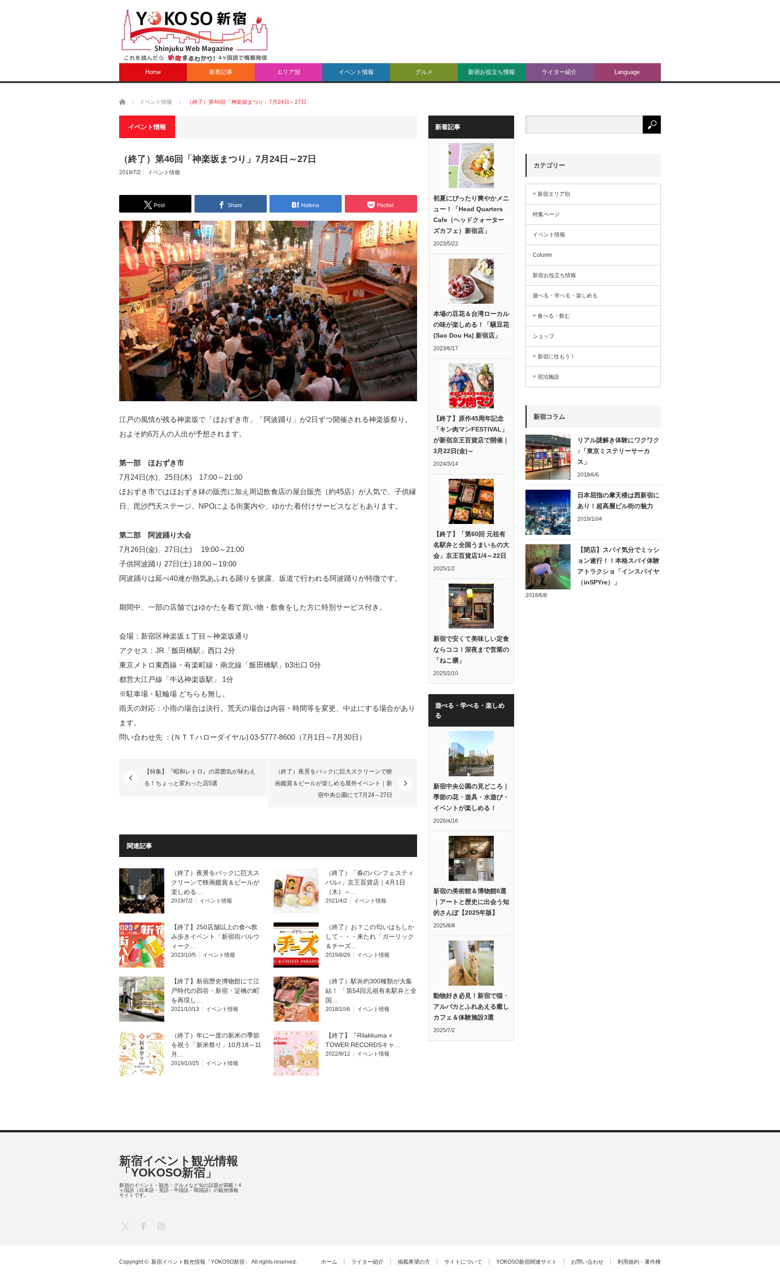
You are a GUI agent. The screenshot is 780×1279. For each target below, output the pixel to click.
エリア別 (288, 72)
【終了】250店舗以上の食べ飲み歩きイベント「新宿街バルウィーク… (215, 936)
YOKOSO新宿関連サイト (526, 1262)
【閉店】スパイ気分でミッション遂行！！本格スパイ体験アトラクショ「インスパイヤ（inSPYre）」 (618, 566)
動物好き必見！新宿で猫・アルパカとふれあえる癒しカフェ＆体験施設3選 (471, 1006)
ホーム (329, 1262)
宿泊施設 (548, 377)
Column (542, 255)
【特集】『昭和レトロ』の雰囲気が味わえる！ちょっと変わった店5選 (199, 777)
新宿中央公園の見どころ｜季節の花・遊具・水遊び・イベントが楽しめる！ (471, 797)
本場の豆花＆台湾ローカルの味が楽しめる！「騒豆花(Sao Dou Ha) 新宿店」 (471, 324)
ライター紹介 (559, 72)
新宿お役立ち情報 (491, 72)
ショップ (543, 336)
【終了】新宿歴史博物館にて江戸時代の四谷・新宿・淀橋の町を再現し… (215, 991)
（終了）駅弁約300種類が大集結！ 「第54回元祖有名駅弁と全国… (371, 991)
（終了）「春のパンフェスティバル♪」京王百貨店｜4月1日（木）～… (369, 882)
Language (627, 72)
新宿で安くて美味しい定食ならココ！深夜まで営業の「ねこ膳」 (471, 649)
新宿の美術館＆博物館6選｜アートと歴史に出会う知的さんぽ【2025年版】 (471, 901)
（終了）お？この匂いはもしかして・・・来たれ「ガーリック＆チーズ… (369, 936)
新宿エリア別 (554, 194)
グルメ (424, 72)
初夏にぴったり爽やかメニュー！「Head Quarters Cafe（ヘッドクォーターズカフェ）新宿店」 (471, 214)
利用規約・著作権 (639, 1262)
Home (153, 72)
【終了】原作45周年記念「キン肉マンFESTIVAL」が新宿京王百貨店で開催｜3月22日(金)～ (471, 434)
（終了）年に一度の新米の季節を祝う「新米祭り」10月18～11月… (216, 1045)
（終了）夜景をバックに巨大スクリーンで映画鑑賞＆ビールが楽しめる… (215, 882)
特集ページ (546, 214)
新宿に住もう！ (557, 356)
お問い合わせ (587, 1262)
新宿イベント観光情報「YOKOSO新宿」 (178, 1166)
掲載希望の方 (414, 1262)
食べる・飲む (554, 316)
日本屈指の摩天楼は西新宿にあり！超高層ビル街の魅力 (618, 500)
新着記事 (220, 72)
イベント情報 (356, 72)
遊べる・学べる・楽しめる (565, 295)
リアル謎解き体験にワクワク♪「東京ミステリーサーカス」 (618, 450)
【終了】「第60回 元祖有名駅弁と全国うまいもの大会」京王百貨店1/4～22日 (471, 544)
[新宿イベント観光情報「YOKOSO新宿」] (194, 34)
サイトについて (463, 1262)
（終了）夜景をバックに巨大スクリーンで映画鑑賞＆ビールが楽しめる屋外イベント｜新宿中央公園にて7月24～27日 (333, 783)
